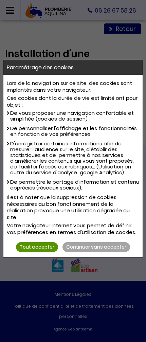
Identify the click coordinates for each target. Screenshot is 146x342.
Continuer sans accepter (96, 247)
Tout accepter (37, 247)
